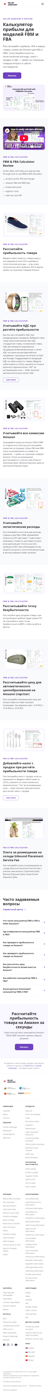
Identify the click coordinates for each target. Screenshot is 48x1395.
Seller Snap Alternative (34, 1225)
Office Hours (8, 1329)
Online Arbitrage (10, 1127)
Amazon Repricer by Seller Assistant (33, 1334)
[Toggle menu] (42, 3)
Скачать (6, 1118)
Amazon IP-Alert (9, 1206)
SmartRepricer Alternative (31, 1213)
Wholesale (7, 1130)
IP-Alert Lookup (31, 1172)
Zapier (28, 1292)
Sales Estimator (9, 1227)
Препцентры (30, 1314)
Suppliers (29, 1125)
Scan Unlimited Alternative (31, 1251)
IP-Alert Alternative (33, 1274)
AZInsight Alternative (34, 1267)
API (26, 1317)
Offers (5, 1230)
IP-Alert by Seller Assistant (32, 1139)
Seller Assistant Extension (31, 1133)
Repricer (28, 1111)
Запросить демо (10, 1322)
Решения (7, 1123)
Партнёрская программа (8, 1293)
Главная (6, 1111)
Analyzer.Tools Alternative (31, 1245)
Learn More (11, 380)
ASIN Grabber (8, 1241)
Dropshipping (8, 1134)
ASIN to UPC (30, 1179)
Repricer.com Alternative (30, 1229)
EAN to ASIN (30, 1186)
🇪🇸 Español (30, 1356)
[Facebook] (4, 1345)
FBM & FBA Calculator (12, 1199)
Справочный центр (13, 909)
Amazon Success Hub (34, 1339)
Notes (5, 1254)
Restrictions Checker (11, 1223)
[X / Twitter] (12, 1345)
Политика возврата (10, 1390)
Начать (12, 75)
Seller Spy (29, 1154)
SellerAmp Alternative (34, 1271)
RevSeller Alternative (34, 1260)
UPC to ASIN (30, 1183)
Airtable (28, 1300)
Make (27, 1296)
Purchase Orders (32, 1121)
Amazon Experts (9, 1306)
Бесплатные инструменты (31, 1163)
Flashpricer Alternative (34, 1235)
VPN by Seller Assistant (34, 1144)
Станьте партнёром (11, 1302)
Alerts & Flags (8, 1220)
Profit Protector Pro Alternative (33, 1203)
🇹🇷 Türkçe (29, 1360)
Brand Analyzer (31, 1157)
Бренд (5, 1309)
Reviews (6, 1340)
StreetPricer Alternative (35, 1218)
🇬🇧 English (29, 1348)
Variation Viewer (9, 1234)
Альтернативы (31, 1194)
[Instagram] (8, 1345)
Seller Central (31, 1310)
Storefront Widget (10, 1216)
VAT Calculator (9, 1202)
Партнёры (7, 1299)
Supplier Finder (31, 1176)
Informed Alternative (34, 1208)
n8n (27, 1303)
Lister (27, 1118)
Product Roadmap (10, 1336)
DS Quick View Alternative (31, 1279)
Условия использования (12, 1382)
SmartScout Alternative (34, 1256)
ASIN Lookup (30, 1169)
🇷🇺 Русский (30, 1352)
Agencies (6, 1138)
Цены (5, 1114)
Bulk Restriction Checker (31, 1149)
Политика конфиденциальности (15, 1386)
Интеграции (31, 1288)
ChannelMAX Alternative (30, 1239)
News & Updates (10, 1333)
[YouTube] (16, 1345)
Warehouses (30, 1128)
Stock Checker (8, 1238)
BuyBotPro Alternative (34, 1264)
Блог (5, 1318)
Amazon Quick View (11, 1213)
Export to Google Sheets (10, 1249)
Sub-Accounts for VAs (11, 1245)
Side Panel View (9, 1209)
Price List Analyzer (32, 1114)
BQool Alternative (32, 1221)
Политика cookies (35, 1386)
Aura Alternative (32, 1199)
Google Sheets (31, 1307)
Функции (7, 1194)
